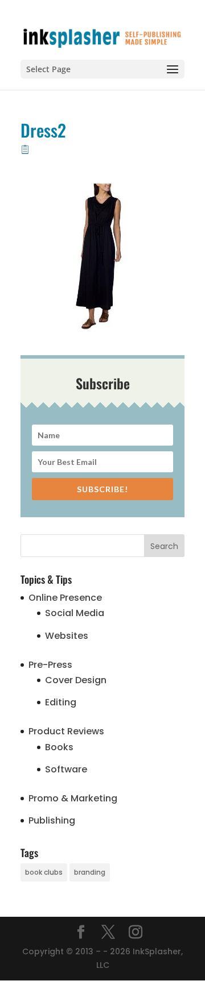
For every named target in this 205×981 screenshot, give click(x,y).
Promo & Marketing (72, 798)
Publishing (51, 820)
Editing (60, 702)
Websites (66, 635)
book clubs (44, 872)
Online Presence (65, 597)
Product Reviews (66, 731)
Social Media (74, 613)
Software (66, 769)
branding (89, 872)
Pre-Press (50, 664)
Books (59, 747)
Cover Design (75, 680)
